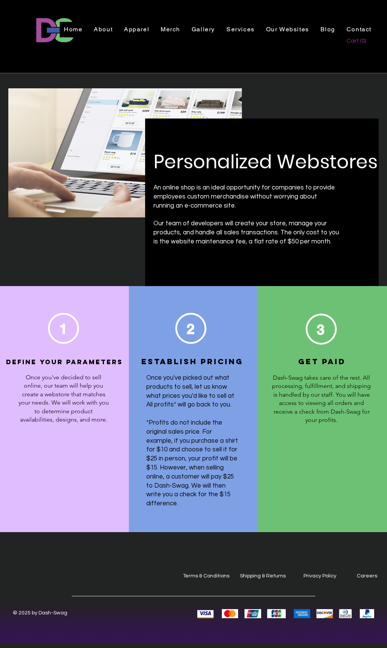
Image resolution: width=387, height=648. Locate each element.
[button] (240, 29)
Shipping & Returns (263, 576)
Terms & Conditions (206, 576)
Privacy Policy (319, 576)
